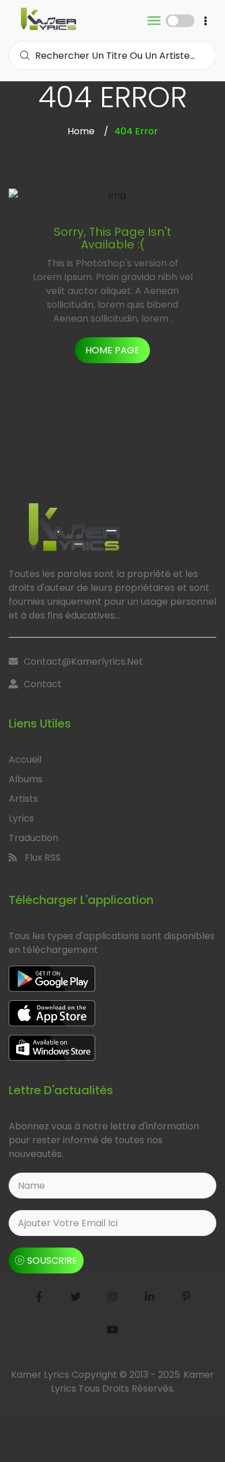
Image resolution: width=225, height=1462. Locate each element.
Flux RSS (41, 857)
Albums (26, 779)
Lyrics (21, 818)
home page (112, 350)
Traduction (33, 838)
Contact (43, 684)
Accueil (25, 759)
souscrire (52, 1260)
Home (81, 131)
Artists (23, 798)
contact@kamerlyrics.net (83, 661)
